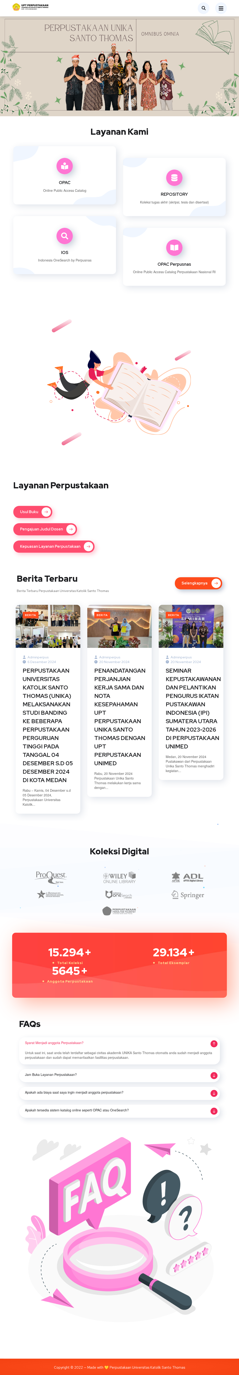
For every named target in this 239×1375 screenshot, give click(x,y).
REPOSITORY (174, 194)
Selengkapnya (61, 207)
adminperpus (38, 657)
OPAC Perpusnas (174, 264)
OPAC (64, 182)
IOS (64, 252)
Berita (30, 615)
